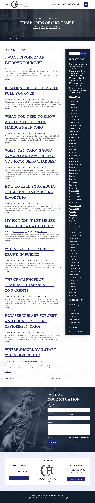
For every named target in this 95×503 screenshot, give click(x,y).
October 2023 (74, 203)
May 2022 (73, 253)
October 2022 (74, 239)
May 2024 (73, 182)
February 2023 (75, 227)
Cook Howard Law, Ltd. (20, 69)
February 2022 (75, 262)
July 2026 (73, 104)
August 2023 (74, 209)
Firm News (73, 317)
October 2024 (74, 167)
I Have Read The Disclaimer (80, 437)
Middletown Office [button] (18, 478)
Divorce (39, 69)
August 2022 (74, 244)
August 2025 (74, 137)
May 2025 (73, 146)
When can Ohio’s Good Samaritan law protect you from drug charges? (30, 156)
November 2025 (75, 128)
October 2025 (74, 131)
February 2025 (75, 155)
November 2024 (75, 164)
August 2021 (74, 280)
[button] (86, 4)
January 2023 (74, 230)
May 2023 (73, 218)
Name (50, 406)
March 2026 (74, 116)
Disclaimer (51, 438)
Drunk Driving (41, 99)
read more (8, 79)
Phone (71, 414)
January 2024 (74, 194)
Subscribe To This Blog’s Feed (78, 331)
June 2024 (73, 179)
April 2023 (73, 221)
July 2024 (73, 176)
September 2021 (75, 277)
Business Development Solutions (55, 498)
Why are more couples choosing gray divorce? (77, 84)
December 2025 (75, 125)
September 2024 (75, 170)
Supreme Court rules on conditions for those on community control (77, 73)
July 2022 (73, 247)
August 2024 (74, 173)
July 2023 (73, 212)
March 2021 (74, 295)
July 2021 (73, 283)
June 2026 (73, 107)
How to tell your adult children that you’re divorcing (30, 192)
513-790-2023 (72, 4)
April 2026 (73, 113)
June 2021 (73, 286)
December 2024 (75, 161)
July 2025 (73, 140)
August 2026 (74, 101)
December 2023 (75, 197)
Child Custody (42, 232)
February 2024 (75, 191)
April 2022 (73, 256)
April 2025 (73, 149)
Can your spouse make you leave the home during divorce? (78, 66)
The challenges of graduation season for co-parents (29, 285)
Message (50, 422)
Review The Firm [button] (75, 479)
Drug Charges (40, 133)
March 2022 (74, 259)
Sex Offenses (74, 320)
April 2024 (73, 185)
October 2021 (74, 274)
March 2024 (74, 188)
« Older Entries (9, 378)
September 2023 (75, 206)
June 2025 (73, 143)
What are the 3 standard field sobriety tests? (78, 79)
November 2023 (75, 200)
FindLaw (69, 498)
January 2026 (74, 122)
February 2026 (75, 119)
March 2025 (74, 152)
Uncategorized (42, 260)
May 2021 (73, 289)
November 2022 (75, 236)
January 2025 (74, 158)
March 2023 (74, 224)
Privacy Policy (40, 498)
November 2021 (75, 271)
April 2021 (73, 292)
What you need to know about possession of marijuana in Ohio (30, 122)
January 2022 (74, 265)
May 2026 (73, 110)
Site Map (32, 498)
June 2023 (73, 215)
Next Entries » (56, 378)
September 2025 (75, 134)
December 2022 (75, 233)
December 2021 (75, 268)
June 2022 (73, 250)
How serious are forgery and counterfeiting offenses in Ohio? (31, 321)
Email (50, 414)
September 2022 (75, 241)
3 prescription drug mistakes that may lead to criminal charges (78, 90)
